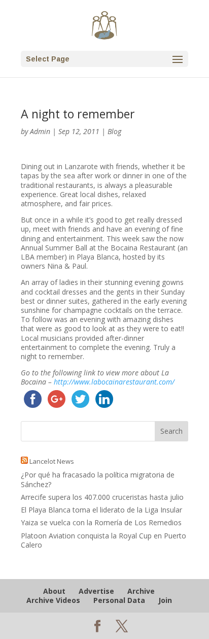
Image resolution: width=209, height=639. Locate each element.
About (54, 591)
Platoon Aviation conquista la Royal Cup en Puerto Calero (103, 540)
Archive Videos (53, 600)
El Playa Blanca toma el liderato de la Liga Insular (101, 510)
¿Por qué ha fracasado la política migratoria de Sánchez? (98, 479)
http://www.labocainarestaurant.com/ (114, 382)
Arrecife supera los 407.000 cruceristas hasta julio (102, 497)
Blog (114, 131)
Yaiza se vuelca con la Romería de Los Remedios (101, 522)
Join (165, 600)
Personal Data (119, 600)
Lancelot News (51, 461)
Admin (40, 131)
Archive (141, 591)
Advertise (96, 591)
